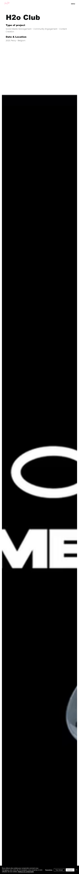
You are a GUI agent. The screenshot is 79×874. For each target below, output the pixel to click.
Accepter (70, 870)
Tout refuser (59, 870)
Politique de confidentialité (26, 872)
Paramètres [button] (48, 870)
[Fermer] (77, 869)
